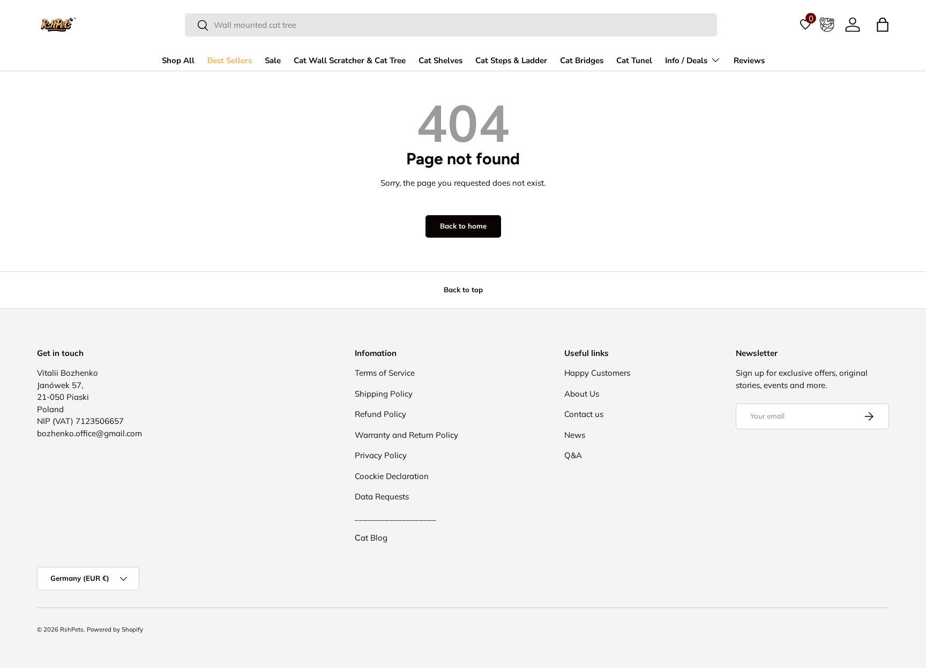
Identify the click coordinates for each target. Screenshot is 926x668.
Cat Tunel (634, 60)
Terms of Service (385, 373)
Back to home (463, 226)
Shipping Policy (384, 394)
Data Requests (382, 496)
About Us (581, 394)
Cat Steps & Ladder (511, 60)
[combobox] (451, 24)
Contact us (583, 414)
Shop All (178, 60)
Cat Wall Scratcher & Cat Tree (350, 60)
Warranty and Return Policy (406, 435)
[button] (882, 24)
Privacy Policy (381, 455)
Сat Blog (371, 538)
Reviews (749, 60)
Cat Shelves (440, 60)
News (574, 435)
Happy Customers (597, 373)
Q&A (573, 455)
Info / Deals (686, 60)
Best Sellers (229, 60)
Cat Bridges (581, 60)
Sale (273, 60)
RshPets (72, 629)
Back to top (463, 289)
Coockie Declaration (392, 476)
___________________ (395, 517)
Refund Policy (380, 414)
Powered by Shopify (115, 629)
